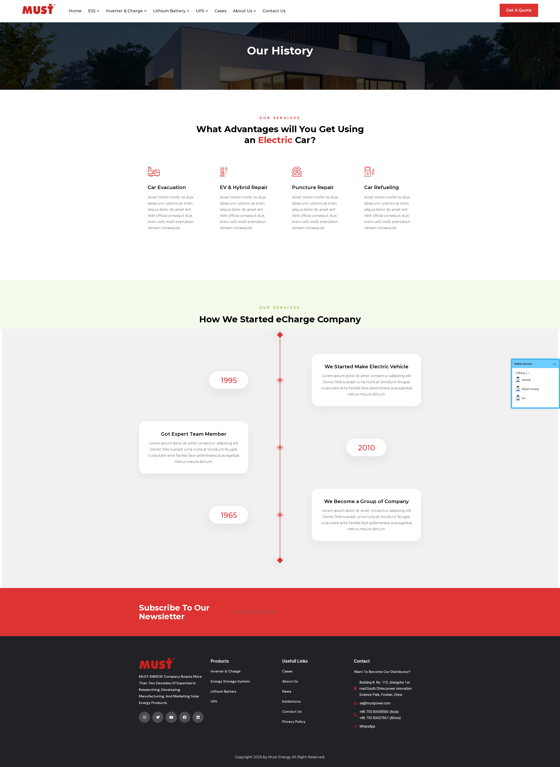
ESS (92, 11)
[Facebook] (184, 717)
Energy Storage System (230, 681)
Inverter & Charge (124, 11)
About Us (242, 11)
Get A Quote (519, 10)
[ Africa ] (521, 373)
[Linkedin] (198, 717)
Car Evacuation (167, 187)
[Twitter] (157, 717)
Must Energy (279, 757)
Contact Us (273, 11)
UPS (200, 11)
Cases (220, 11)
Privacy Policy (293, 721)
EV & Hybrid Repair (244, 187)
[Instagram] (144, 717)
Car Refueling (381, 187)
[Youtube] (171, 717)
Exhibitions (291, 701)
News (286, 691)
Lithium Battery (169, 11)
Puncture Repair (313, 187)
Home (75, 11)
